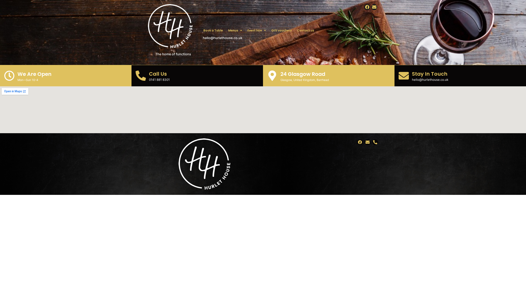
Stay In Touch (430, 73)
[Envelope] (374, 7)
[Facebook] (367, 7)
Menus (233, 30)
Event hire (254, 30)
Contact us (305, 30)
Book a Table (213, 30)
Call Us (158, 73)
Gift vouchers (281, 30)
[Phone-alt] (375, 142)
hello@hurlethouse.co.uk (222, 38)
